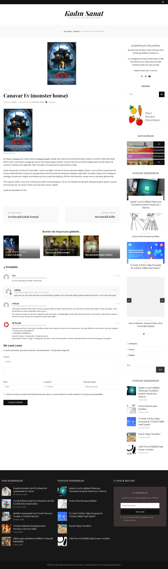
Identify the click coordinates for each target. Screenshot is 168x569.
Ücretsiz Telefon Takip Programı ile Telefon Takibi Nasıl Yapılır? (151, 421)
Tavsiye (22, 252)
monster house (42, 159)
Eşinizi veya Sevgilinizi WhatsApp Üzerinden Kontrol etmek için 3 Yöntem (145, 204)
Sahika (13, 102)
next (162, 300)
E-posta (47, 382)
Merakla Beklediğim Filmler (99, 254)
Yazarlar (70, 249)
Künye (131, 349)
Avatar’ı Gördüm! (13, 254)
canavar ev (18, 159)
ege (14, 275)
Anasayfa (133, 343)
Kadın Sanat (84, 13)
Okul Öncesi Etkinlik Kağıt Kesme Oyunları (89, 538)
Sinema (7, 89)
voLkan (15, 303)
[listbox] (146, 306)
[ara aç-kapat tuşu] (163, 2)
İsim (5, 382)
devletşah (16, 323)
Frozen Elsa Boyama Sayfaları (145, 236)
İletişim (132, 355)
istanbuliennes (51, 249)
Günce (8, 252)
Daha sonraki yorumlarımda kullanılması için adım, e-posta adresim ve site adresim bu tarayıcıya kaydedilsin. (54, 394)
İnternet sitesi (89, 382)
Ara (128, 365)
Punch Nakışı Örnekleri (149, 434)
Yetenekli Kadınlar (145, 320)
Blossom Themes (99, 565)
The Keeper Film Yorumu (57, 252)
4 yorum (51, 102)
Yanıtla (117, 275)
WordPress (116, 565)
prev (129, 300)
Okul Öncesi (146, 233)
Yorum (6, 357)
